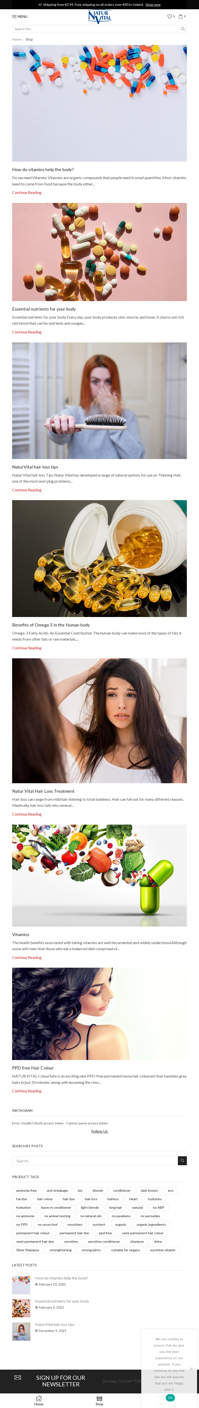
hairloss (113, 1199)
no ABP (158, 1207)
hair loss (91, 1199)
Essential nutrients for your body (44, 309)
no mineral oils (91, 1216)
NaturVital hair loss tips (35, 466)
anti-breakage (57, 1190)
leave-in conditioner (56, 1207)
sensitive (71, 1241)
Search (182, 1160)
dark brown (149, 1190)
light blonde (90, 1207)
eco (171, 1190)
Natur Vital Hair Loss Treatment (43, 791)
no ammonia (25, 1216)
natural (137, 1207)
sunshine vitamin (162, 1250)
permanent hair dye (74, 1233)
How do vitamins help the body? (43, 169)
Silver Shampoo (27, 1250)
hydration (23, 1207)
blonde (98, 1190)
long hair (115, 1207)
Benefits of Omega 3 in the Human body (51, 624)
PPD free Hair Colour (33, 1067)
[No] (191, 1368)
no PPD (22, 1224)
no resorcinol (48, 1224)
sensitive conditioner (104, 1241)
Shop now (153, 4)
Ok (170, 1397)
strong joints (91, 1250)
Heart (133, 1199)
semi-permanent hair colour (143, 1233)
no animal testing (57, 1216)
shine (158, 1241)
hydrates (155, 1199)
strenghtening (61, 1250)
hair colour (45, 1199)
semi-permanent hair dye (35, 1241)
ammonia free (26, 1190)
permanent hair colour (33, 1233)
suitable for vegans (125, 1250)
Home (16, 39)
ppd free (105, 1233)
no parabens (121, 1216)
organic (120, 1224)
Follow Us (99, 1131)
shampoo (137, 1241)
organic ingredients (151, 1224)
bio (80, 1190)
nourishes (75, 1224)
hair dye (69, 1199)
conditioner (122, 1190)
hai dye (21, 1199)
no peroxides (150, 1216)
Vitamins (20, 934)
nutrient (99, 1224)
